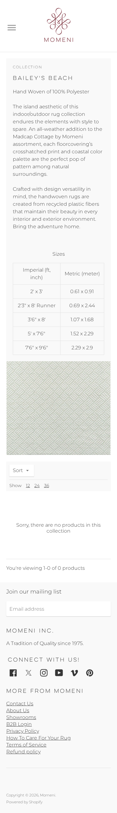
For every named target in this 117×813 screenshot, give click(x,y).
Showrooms (21, 717)
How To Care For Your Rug (38, 738)
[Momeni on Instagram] (43, 672)
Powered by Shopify (24, 802)
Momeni (47, 795)
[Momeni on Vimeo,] (74, 672)
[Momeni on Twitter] (28, 672)
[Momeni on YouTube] (59, 672)
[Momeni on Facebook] (13, 672)
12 (28, 485)
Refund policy (23, 752)
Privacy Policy (22, 731)
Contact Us (19, 704)
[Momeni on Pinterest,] (89, 672)
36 (46, 485)
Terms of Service (26, 745)
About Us (17, 710)
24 (37, 485)
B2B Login (19, 724)
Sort (18, 470)
